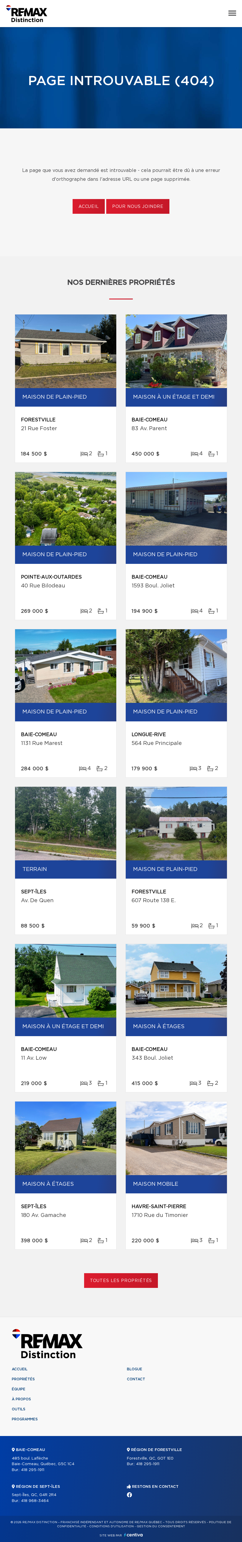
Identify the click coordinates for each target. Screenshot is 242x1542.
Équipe (18, 1389)
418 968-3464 (35, 1501)
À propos (21, 1399)
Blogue (134, 1369)
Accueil (89, 207)
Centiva (133, 1535)
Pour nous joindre (137, 207)
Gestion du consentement (161, 1526)
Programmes (25, 1419)
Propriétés (23, 1379)
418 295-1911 (32, 1470)
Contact (136, 1379)
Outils (18, 1409)
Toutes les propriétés (121, 1281)
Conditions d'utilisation (111, 1526)
